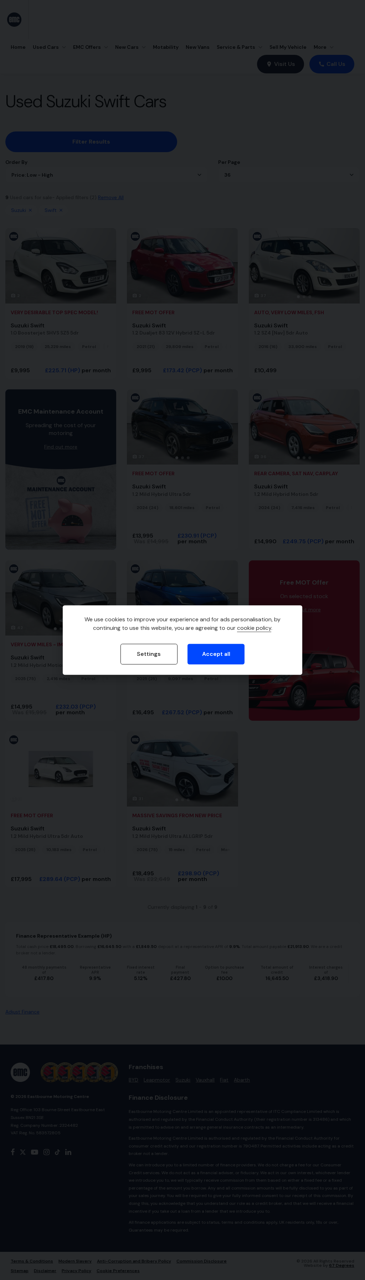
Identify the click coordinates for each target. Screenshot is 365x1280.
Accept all (216, 654)
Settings (149, 654)
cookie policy (254, 628)
